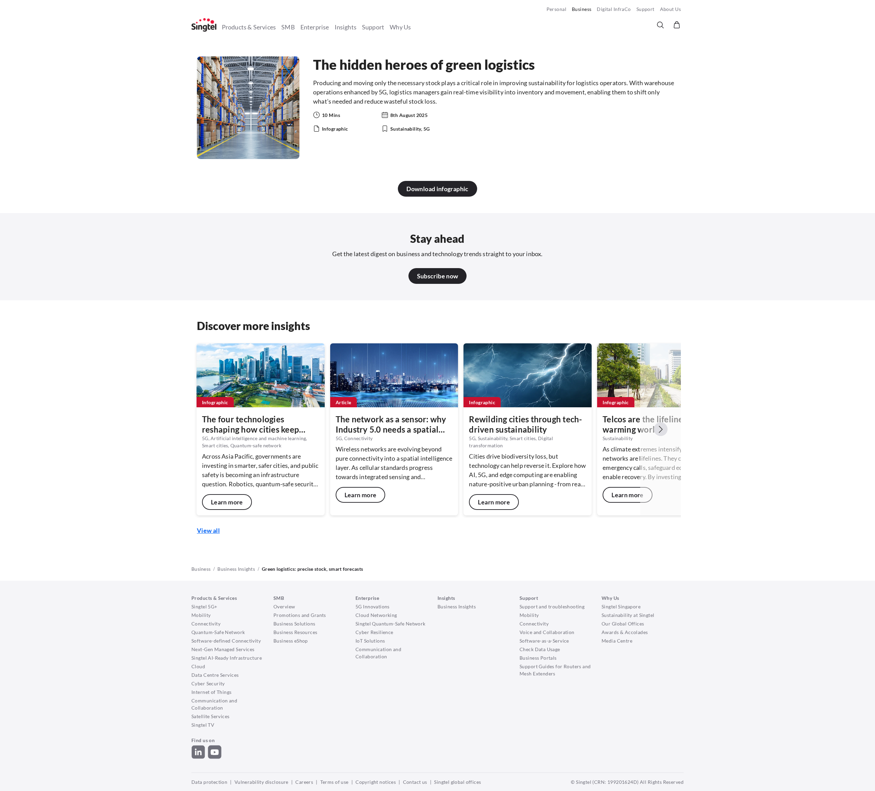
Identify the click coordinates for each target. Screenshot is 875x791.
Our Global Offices (623, 624)
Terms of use (334, 782)
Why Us (400, 27)
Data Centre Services (215, 675)
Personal (556, 9)
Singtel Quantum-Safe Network (390, 624)
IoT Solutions (370, 641)
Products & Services (249, 27)
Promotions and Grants (299, 615)
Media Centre (617, 641)
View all (208, 530)
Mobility (201, 615)
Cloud (198, 666)
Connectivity (205, 624)
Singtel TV (202, 725)
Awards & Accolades (625, 632)
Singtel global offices (457, 782)
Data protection (209, 782)
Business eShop (290, 641)
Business (581, 9)
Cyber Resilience (374, 632)
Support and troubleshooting (552, 606)
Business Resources (295, 632)
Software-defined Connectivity (226, 641)
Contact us (415, 782)
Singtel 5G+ (204, 606)
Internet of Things (211, 692)
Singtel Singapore (621, 606)
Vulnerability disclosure (261, 782)
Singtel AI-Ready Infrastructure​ (226, 658)
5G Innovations (372, 606)
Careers (304, 782)
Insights (345, 27)
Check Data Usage (540, 649)
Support (645, 9)
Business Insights (236, 569)
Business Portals (538, 658)
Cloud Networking (376, 615)
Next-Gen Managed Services (223, 649)
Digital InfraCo (614, 9)
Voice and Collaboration (547, 632)
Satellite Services (210, 716)
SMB (288, 27)
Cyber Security (208, 683)
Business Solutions (294, 624)
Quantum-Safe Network (218, 632)
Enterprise (314, 27)
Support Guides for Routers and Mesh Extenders (555, 669)
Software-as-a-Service (544, 641)
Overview (284, 606)
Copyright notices (375, 782)
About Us (670, 9)
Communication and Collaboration (214, 704)
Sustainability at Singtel (628, 615)
